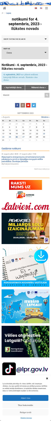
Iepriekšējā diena (12, 87)
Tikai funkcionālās (25, 405)
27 (23, 137)
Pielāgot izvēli (25, 412)
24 (3, 137)
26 (17, 137)
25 (10, 137)
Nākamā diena (38, 87)
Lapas (8, 13)
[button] (47, 378)
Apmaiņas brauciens (10, 164)
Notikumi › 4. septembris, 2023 (23, 65)
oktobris (45, 117)
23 (44, 134)
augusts (6, 117)
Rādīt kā (7, 48)
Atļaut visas (25, 398)
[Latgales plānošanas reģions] (4, 8)
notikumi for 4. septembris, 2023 (23, 21)
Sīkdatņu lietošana (26, 418)
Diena (9, 53)
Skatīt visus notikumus (41, 169)
